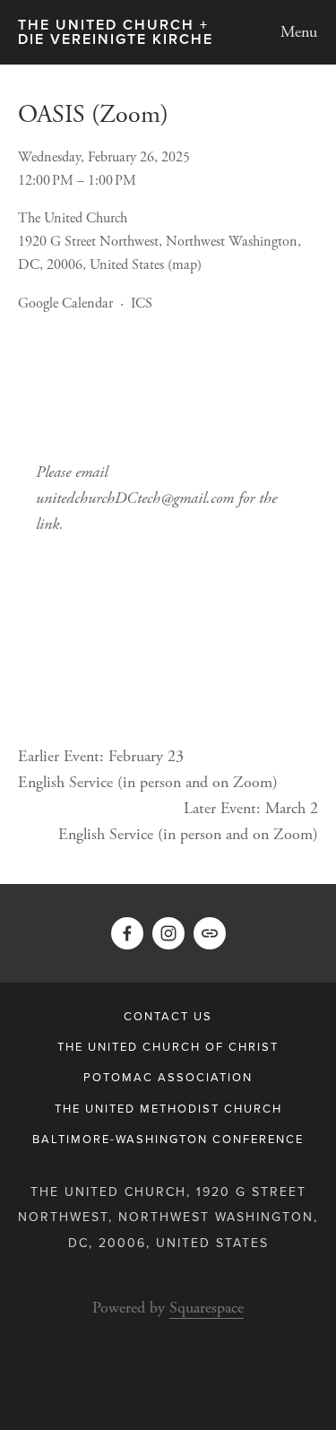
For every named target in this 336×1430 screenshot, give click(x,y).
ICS (141, 303)
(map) (185, 265)
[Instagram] (168, 933)
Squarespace (206, 1307)
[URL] (210, 933)
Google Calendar (65, 303)
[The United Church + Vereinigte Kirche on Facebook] (127, 933)
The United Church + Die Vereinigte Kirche (115, 31)
